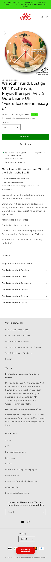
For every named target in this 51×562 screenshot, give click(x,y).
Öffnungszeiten (12, 487)
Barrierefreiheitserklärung (17, 493)
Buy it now (25, 144)
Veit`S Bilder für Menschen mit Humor (22, 557)
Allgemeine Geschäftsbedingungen (21, 481)
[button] (3, 17)
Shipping (15, 118)
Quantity (5, 122)
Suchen (8, 359)
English (24, 539)
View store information (15, 162)
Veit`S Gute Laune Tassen (17, 341)
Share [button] (7, 255)
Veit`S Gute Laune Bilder (16, 330)
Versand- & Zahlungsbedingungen (21, 469)
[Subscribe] (43, 512)
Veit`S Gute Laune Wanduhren (19, 353)
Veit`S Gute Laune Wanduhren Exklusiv (23, 347)
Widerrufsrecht (12, 475)
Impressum (10, 458)
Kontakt (8, 464)
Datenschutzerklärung (15, 452)
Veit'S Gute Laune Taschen (17, 336)
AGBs (7, 446)
